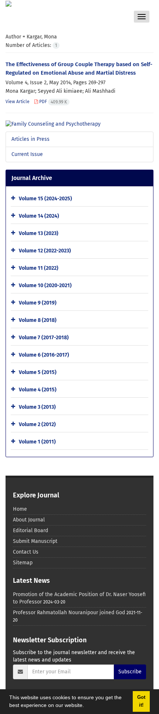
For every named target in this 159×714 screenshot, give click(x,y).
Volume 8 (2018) (38, 320)
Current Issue (27, 154)
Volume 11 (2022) (38, 268)
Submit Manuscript (35, 541)
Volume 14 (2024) (39, 216)
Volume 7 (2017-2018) (44, 337)
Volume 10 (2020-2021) (45, 285)
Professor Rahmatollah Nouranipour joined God (69, 612)
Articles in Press (30, 139)
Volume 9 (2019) (38, 303)
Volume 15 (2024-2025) (45, 199)
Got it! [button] (141, 701)
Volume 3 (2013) (37, 407)
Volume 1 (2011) (37, 442)
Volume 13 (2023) (38, 233)
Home (20, 509)
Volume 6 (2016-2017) (44, 355)
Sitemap (23, 563)
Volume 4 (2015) (38, 390)
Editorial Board (30, 530)
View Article (18, 101)
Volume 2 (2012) (37, 424)
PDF (52, 101)
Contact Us (25, 552)
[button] (86, 706)
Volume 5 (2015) (38, 372)
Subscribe (130, 672)
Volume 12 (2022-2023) (45, 251)
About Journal (29, 520)
